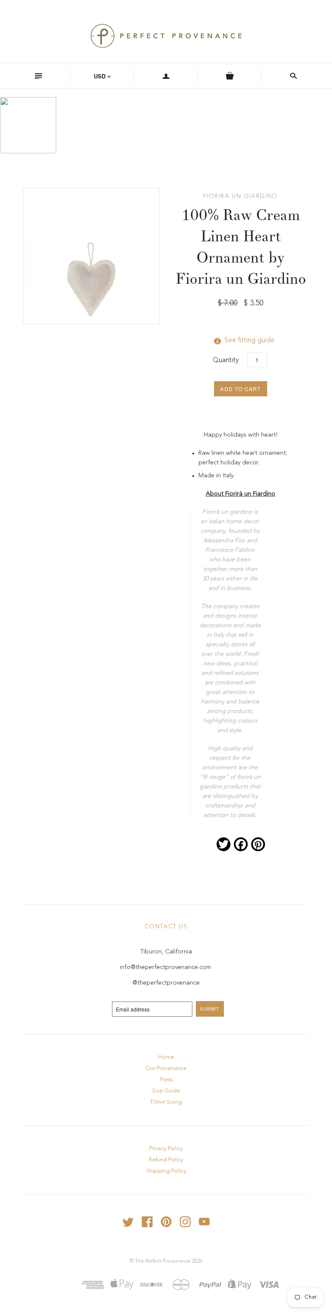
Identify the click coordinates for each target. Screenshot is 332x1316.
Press (166, 1080)
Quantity (226, 360)
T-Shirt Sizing (166, 1102)
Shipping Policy (166, 1171)
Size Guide (166, 1091)
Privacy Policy (166, 1148)
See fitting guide (241, 340)
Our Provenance (166, 1068)
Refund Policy (166, 1160)
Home (166, 1057)
